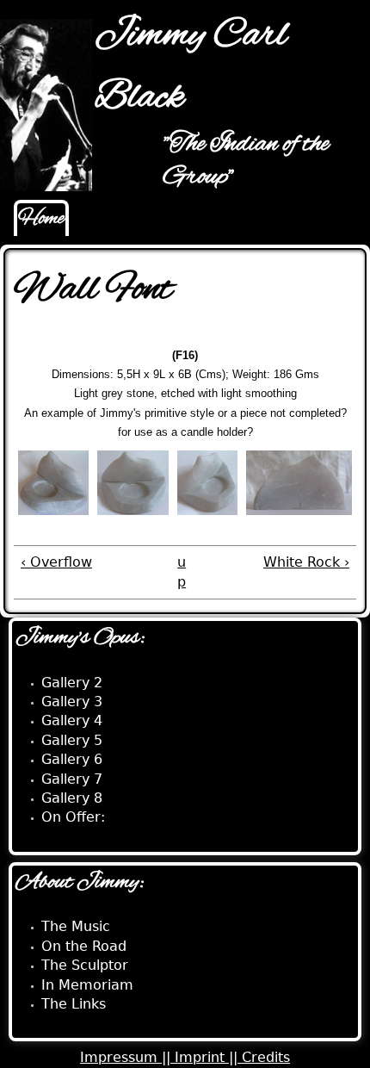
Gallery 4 (71, 720)
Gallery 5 (71, 740)
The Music (75, 926)
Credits (266, 1057)
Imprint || (208, 1057)
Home (41, 219)
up (181, 571)
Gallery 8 (71, 798)
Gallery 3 (71, 701)
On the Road (83, 946)
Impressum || (127, 1057)
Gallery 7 (71, 779)
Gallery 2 (71, 682)
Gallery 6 (71, 759)
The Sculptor (84, 965)
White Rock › (306, 562)
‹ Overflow (56, 562)
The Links (73, 1004)
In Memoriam (87, 985)
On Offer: (73, 817)
